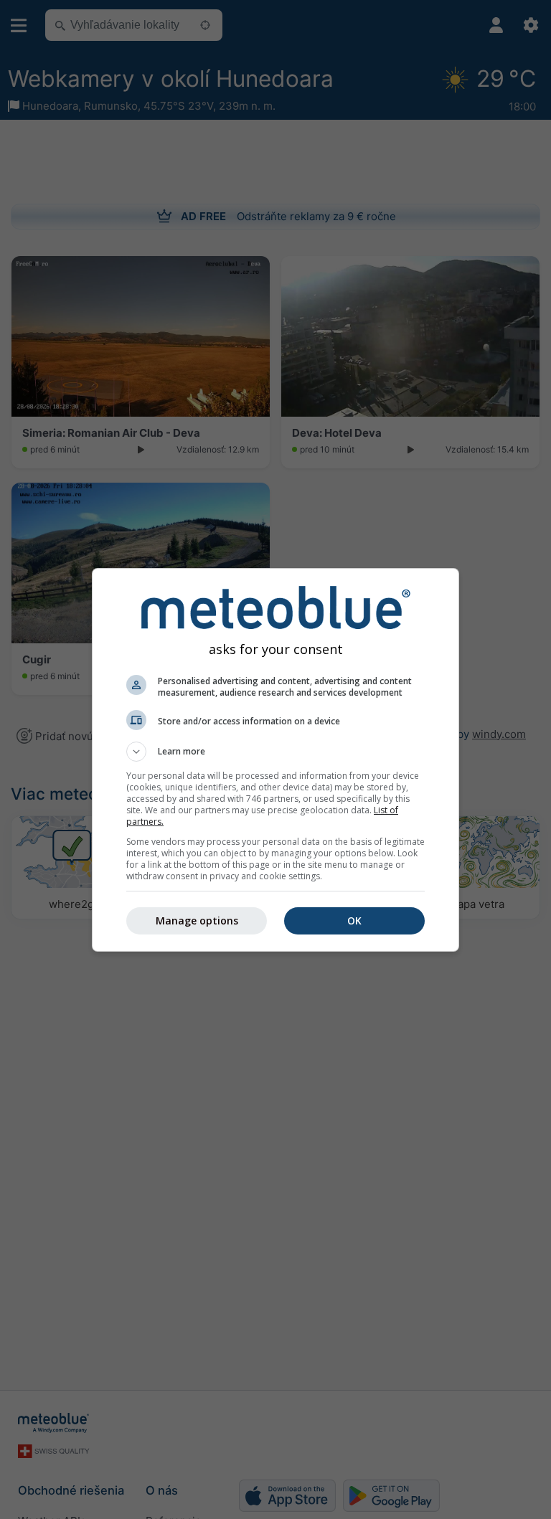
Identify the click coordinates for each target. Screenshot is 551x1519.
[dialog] (275, 760)
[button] (275, 752)
